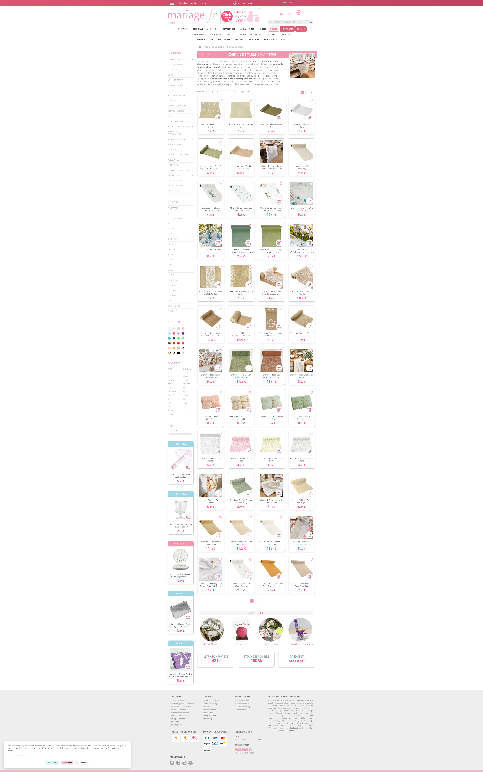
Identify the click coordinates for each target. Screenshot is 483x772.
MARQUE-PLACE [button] (174, 70)
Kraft (170, 403)
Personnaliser (82, 762)
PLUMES (171, 234)
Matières (174, 363)
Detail (166, 458)
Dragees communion (243, 703)
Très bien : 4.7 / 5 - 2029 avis (246, 753)
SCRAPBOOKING (174, 144)
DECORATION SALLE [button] (176, 85)
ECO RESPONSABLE (176, 218)
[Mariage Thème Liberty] (271, 629)
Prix (170, 425)
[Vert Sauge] (183, 338)
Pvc (184, 388)
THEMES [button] (273, 29)
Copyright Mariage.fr (177, 719)
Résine (185, 391)
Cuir (170, 388)
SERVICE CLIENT (243, 731)
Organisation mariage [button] (188, 3)
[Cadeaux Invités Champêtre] (300, 629)
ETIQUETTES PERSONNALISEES (175, 132)
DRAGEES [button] (171, 116)
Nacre (170, 414)
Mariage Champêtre (214, 47)
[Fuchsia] (174, 333)
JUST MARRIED (173, 254)
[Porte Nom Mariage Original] (241, 629)
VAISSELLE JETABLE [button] (175, 80)
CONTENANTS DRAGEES (177, 121)
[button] (239, 39)
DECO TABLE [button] (183, 29)
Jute (169, 399)
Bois (170, 376)
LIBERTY (171, 244)
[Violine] (183, 333)
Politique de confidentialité (180, 706)
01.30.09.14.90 (242, 736)
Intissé (171, 395)
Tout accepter (52, 762)
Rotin (185, 395)
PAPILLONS (172, 228)
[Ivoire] (174, 328)
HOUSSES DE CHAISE (176, 95)
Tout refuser (67, 762)
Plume (185, 380)
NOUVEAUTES (287, 29)
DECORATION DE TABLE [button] (177, 59)
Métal (170, 410)
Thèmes (173, 201)
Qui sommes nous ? (178, 700)
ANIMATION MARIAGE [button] (176, 185)
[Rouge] (178, 343)
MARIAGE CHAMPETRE (177, 64)
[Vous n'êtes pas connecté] (281, 13)
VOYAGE (171, 259)
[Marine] (174, 338)
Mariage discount (209, 716)
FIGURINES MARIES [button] (175, 175)
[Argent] (183, 348)
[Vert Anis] (178, 338)
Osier (185, 372)
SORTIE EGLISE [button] (229, 29)
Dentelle (172, 391)
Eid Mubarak (173, 311)
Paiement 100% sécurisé (179, 716)
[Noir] (178, 353)
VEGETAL (171, 213)
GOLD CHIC (172, 285)
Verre (185, 410)
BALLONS (171, 90)
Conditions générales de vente (182, 703)
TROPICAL (172, 249)
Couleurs (174, 322)
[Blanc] (169, 328)
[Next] (311, 92)
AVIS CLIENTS (242, 744)
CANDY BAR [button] (230, 34)
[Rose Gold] (174, 353)
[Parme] (178, 333)
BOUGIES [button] (171, 75)
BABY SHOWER (174, 191)
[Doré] (169, 353)
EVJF (169, 301)
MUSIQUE (172, 264)
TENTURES (172, 100)
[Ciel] (169, 333)
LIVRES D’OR (173, 165)
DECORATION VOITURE (177, 106)
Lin (169, 406)
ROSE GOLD (173, 280)
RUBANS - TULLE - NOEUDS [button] (179, 126)
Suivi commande (290, 3)
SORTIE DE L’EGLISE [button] (176, 111)
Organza (187, 369)
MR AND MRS (173, 275)
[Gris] (178, 328)
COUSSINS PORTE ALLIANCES (179, 170)
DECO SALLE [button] (198, 29)
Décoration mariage (243, 706)
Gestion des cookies (178, 710)
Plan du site (174, 722)
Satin (185, 399)
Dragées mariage (241, 710)
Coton (171, 384)
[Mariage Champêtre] (212, 629)
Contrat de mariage (210, 703)
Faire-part (206, 706)
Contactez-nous (176, 725)
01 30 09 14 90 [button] (245, 3)
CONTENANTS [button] (271, 34)
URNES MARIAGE (174, 180)
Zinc (185, 414)
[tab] (181, 59)
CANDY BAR (172, 239)
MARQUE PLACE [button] (198, 34)
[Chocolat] (169, 343)
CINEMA (171, 270)
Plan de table (208, 713)
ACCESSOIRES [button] (212, 29)
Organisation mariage (211, 700)
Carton (171, 380)
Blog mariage (208, 719)
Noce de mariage (209, 710)
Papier (185, 376)
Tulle (185, 406)
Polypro (186, 384)
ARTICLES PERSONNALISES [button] (250, 34)
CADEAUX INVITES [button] (246, 29)
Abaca (170, 369)
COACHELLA (173, 290)
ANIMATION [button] (286, 34)
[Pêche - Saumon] (169, 348)
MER (169, 223)
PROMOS (301, 29)
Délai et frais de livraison (179, 713)
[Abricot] (174, 348)
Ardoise (171, 372)
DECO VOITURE (215, 34)
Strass (186, 403)
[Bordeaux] (174, 343)
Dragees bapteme (242, 700)
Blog (204, 3)
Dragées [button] (262, 29)
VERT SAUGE (173, 295)
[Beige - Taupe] (178, 348)
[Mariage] (200, 47)
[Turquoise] (169, 338)
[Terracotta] (183, 343)
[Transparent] (183, 353)
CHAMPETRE (173, 208)
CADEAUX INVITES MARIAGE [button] (179, 154)
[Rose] (183, 328)
